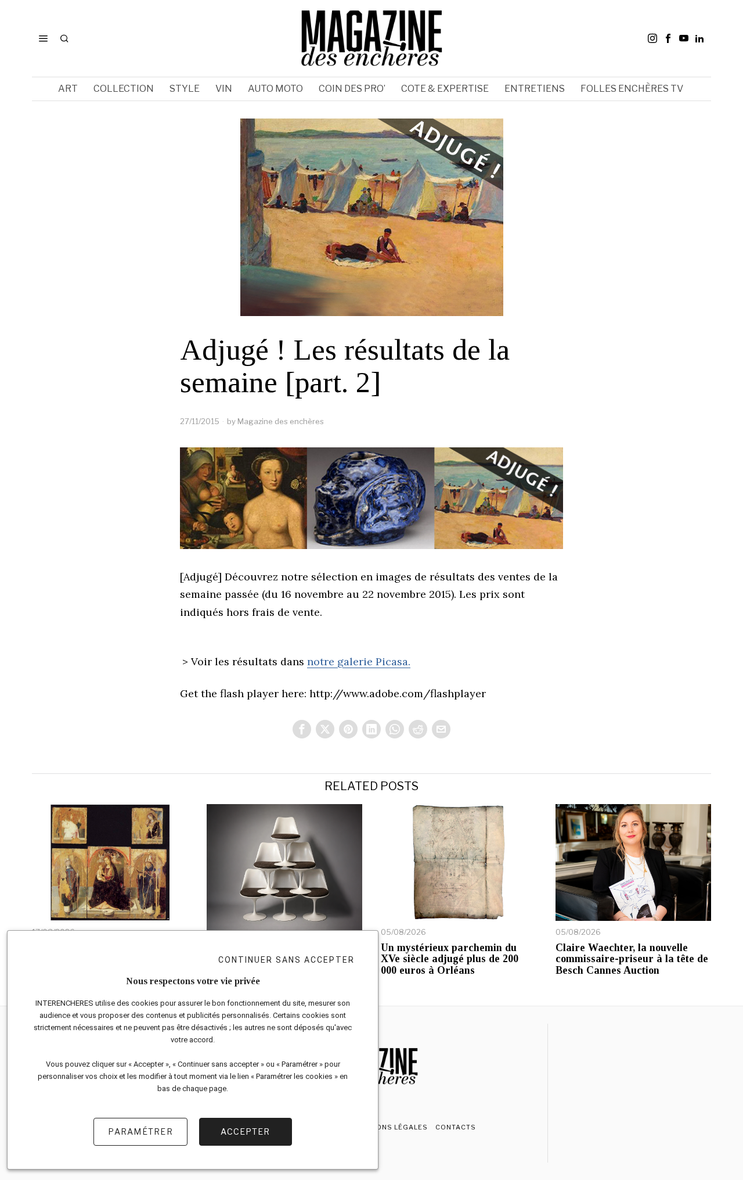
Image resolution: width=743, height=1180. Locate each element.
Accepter (245, 1131)
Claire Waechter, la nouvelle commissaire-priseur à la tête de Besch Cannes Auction (632, 959)
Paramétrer (140, 1131)
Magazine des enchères (280, 421)
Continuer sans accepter (286, 959)
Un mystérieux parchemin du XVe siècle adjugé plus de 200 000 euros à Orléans (449, 959)
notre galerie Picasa (357, 661)
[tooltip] (652, 38)
